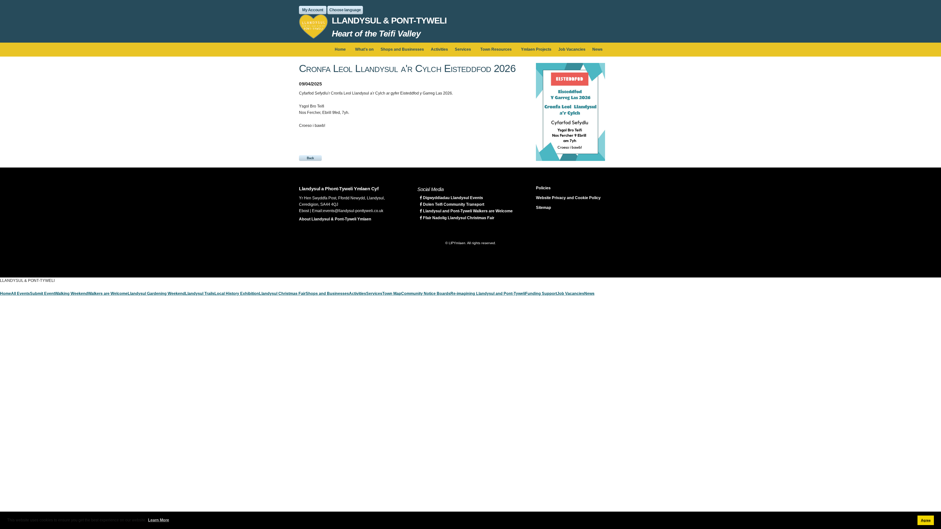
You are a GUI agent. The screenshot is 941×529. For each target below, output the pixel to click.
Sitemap (543, 207)
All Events (20, 293)
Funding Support (541, 293)
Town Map (391, 293)
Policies (543, 188)
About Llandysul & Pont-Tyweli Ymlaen (335, 219)
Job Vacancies (571, 49)
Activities (439, 49)
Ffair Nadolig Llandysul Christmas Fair (458, 218)
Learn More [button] (158, 520)
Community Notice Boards (425, 293)
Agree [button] (926, 520)
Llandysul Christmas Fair (282, 293)
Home (340, 49)
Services (463, 49)
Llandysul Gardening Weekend (156, 293)
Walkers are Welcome (108, 293)
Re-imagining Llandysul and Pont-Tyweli (487, 293)
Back (310, 158)
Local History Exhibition (236, 293)
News (597, 49)
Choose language (345, 10)
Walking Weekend (71, 293)
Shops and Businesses (402, 49)
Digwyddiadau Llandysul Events (452, 198)
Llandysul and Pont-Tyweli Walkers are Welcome (467, 211)
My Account (312, 10)
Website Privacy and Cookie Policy (568, 198)
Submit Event (42, 293)
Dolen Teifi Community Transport (453, 204)
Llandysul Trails (199, 293)
